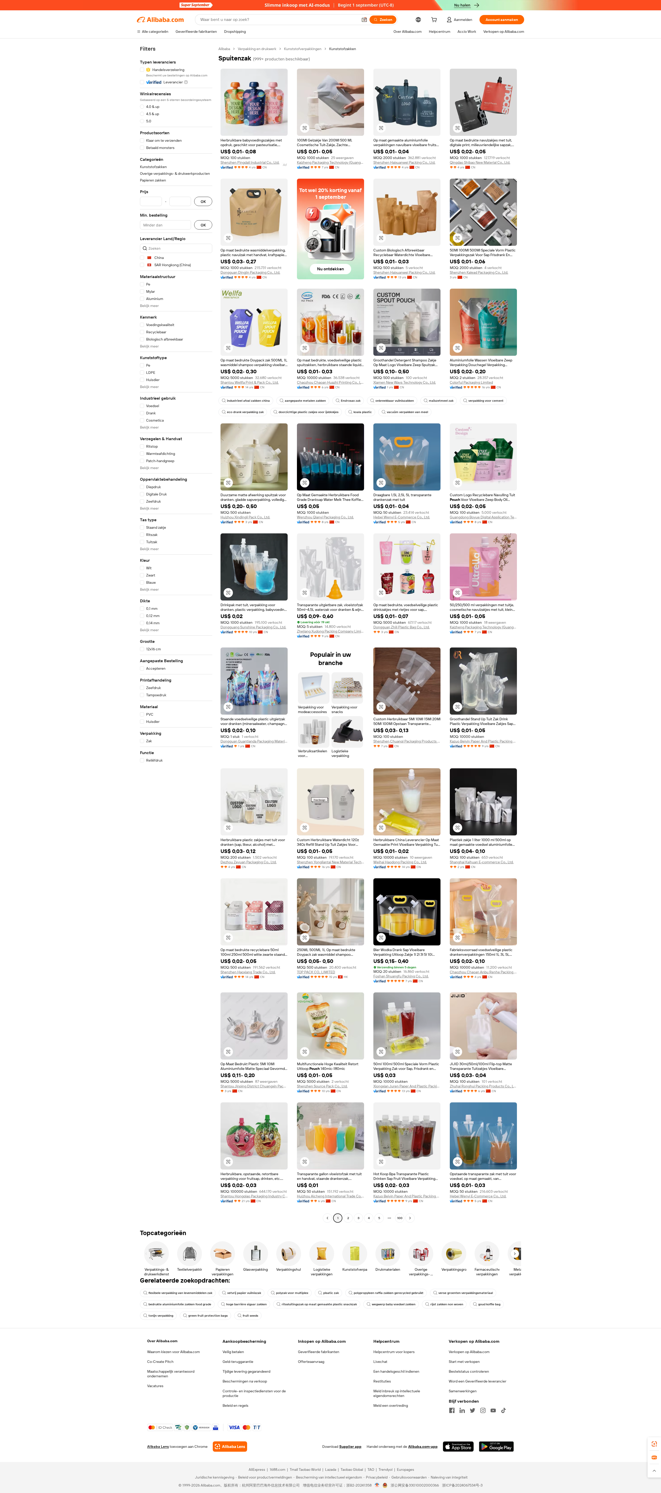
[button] (364, 20)
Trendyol (385, 1469)
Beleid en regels (235, 1405)
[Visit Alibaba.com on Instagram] (483, 1410)
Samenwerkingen (463, 1391)
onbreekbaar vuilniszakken (394, 400)
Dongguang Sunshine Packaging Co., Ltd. (253, 627)
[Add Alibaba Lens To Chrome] (230, 1446)
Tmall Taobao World (305, 1469)
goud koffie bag (489, 1304)
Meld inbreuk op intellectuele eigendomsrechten (396, 1393)
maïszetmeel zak (441, 400)
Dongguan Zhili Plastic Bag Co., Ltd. (401, 627)
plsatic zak (331, 1293)
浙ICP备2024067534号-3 (462, 1485)
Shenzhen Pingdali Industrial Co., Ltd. (250, 162)
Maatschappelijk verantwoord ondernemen (170, 1373)
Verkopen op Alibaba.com (469, 1352)
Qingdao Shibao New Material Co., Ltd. (480, 162)
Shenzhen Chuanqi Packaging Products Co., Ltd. (406, 741)
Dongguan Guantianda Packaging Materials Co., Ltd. (254, 741)
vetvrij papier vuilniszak (244, 1293)
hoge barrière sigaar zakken (246, 1304)
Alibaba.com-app (423, 1446)
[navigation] (176, 634)
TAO (370, 1469)
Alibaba (224, 49)
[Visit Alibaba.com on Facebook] (452, 1410)
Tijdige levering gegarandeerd (246, 1371)
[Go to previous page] (327, 1218)
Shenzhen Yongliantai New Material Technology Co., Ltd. (330, 862)
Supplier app (350, 1446)
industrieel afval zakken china (248, 400)
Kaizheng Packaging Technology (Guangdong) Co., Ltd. (330, 162)
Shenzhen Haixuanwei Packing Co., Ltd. (404, 162)
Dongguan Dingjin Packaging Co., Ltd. (250, 272)
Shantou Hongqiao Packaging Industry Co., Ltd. (254, 1196)
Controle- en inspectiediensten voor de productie (254, 1393)
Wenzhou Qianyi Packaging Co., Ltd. (325, 517)
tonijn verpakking (160, 1315)
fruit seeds (250, 1315)
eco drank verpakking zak (245, 412)
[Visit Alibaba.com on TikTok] (503, 1410)
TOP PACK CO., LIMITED (316, 972)
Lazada (330, 1469)
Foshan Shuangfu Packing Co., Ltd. (401, 976)
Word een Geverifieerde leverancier (477, 1381)
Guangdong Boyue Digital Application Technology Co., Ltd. (483, 517)
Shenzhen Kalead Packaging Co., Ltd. (479, 272)
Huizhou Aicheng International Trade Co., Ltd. (330, 1196)
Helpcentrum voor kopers (394, 1352)
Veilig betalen (233, 1352)
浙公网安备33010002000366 (415, 1485)
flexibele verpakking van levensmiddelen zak (180, 1293)
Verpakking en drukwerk (257, 49)
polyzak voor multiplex (292, 1293)
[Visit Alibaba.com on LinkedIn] (462, 1410)
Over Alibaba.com (162, 1341)
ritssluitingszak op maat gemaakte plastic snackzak (319, 1304)
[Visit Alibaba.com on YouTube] (493, 1410)
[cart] (435, 20)
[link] (654, 1444)
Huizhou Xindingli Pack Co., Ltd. (245, 517)
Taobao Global (352, 1469)
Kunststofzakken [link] (342, 49)
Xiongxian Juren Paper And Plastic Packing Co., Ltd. (406, 1086)
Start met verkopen (464, 1362)
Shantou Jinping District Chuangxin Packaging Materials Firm (254, 1086)
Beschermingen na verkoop (245, 1381)
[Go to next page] (410, 1218)
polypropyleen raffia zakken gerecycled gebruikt (388, 1293)
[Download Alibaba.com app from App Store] (458, 1446)
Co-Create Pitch (160, 1362)
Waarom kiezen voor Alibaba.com (173, 1352)
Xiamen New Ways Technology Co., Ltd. (404, 382)
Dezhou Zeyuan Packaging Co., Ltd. (249, 862)
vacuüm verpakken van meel (407, 412)
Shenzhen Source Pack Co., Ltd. (322, 1086)
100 (400, 1218)
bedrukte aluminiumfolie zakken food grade (179, 1304)
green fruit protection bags (208, 1315)
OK (203, 201)
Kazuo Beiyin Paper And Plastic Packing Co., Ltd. (483, 741)
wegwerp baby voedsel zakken (393, 1304)
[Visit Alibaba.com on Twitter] (472, 1410)
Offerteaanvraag (311, 1362)
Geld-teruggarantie (238, 1362)
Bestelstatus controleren (469, 1371)
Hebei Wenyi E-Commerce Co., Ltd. (401, 517)
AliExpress (257, 1469)
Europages (405, 1469)
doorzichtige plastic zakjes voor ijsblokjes (309, 412)
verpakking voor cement (485, 400)
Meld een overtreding (390, 1405)
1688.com (277, 1469)
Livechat (380, 1362)
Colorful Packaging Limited (471, 382)
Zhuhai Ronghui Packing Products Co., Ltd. (483, 1086)
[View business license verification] (377, 1485)
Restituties (382, 1381)
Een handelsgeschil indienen (396, 1371)
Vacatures (155, 1386)
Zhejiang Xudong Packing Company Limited (330, 631)
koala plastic (362, 412)
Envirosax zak (350, 400)
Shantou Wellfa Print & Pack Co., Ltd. (250, 382)
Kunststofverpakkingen (302, 49)
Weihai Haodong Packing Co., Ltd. (400, 862)
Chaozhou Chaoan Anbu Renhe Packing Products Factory (483, 972)
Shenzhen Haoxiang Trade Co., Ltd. (248, 972)
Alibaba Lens (158, 1446)
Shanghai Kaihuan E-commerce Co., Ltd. (482, 862)
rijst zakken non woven (446, 1304)
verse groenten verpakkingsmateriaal (465, 1293)
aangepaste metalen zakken (305, 400)
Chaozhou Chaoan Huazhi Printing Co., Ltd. (330, 382)
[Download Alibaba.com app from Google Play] (496, 1446)
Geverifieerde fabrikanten (318, 1352)
